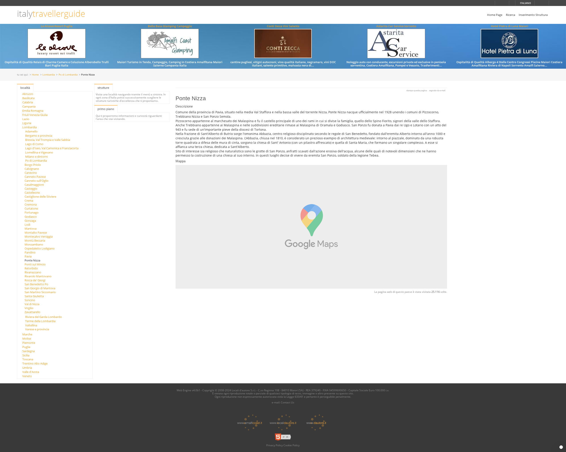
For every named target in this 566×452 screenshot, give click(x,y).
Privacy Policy (274, 445)
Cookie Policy (291, 445)
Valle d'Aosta (30, 371)
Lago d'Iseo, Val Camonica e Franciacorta (51, 148)
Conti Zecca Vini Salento (283, 26)
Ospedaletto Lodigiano (40, 248)
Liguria (26, 123)
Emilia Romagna (32, 110)
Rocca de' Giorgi (35, 280)
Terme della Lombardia (40, 321)
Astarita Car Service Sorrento (396, 26)
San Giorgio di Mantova (40, 288)
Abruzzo (27, 93)
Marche (27, 334)
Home (35, 75)
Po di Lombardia (68, 75)
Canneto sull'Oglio (36, 180)
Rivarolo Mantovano (38, 276)
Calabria (27, 102)
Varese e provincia (37, 329)
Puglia (26, 346)
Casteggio (31, 188)
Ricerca (510, 15)
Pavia (28, 256)
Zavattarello (32, 312)
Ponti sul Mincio (35, 264)
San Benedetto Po (36, 284)
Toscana (27, 359)
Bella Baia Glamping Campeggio (170, 26)
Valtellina (31, 325)
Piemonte (28, 342)
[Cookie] (561, 447)
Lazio (25, 119)
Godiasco (31, 216)
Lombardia (48, 75)
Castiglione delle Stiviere (40, 196)
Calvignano (32, 168)
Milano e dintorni (36, 156)
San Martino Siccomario (40, 292)
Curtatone (31, 208)
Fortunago (31, 212)
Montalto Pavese (36, 232)
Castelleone (32, 192)
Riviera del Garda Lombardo (43, 316)
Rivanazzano (33, 272)
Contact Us (287, 402)
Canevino (31, 172)
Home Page (494, 15)
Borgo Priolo (33, 164)
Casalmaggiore (34, 184)
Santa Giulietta (34, 296)
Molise (26, 338)
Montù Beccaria (35, 240)
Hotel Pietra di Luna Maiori (509, 26)
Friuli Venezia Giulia (35, 114)
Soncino (30, 300)
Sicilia (25, 355)
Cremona (31, 204)
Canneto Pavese (35, 176)
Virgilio (29, 308)
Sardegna (28, 351)
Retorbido (31, 268)
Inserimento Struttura (533, 15)
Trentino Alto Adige (35, 363)
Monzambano (34, 244)
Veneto (27, 376)
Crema (29, 200)
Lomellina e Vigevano (39, 152)
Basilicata (28, 98)
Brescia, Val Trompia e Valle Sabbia (47, 139)
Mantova (30, 228)
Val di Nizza (32, 304)
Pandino (30, 252)
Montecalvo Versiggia (39, 236)
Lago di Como (34, 144)
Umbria (27, 367)
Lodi (27, 224)
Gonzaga (30, 220)
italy (51, 13)
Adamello (31, 131)
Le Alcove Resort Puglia (57, 26)
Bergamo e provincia (38, 135)
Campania (29, 106)
